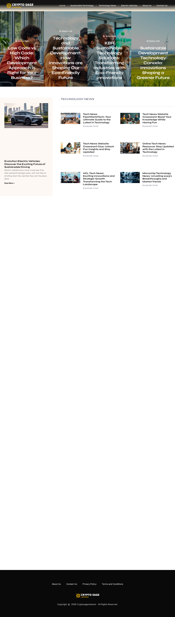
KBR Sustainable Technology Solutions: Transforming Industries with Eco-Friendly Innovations (109, 60)
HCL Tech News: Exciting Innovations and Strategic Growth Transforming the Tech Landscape (99, 179)
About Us (146, 5)
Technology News (107, 5)
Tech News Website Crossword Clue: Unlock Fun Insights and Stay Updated (98, 147)
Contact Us (161, 5)
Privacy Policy (89, 584)
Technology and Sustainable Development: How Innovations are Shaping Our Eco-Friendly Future (65, 58)
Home (62, 5)
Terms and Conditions (112, 584)
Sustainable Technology (82, 5)
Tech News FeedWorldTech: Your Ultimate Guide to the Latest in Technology (97, 118)
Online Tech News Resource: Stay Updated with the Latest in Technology (158, 147)
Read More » (9, 183)
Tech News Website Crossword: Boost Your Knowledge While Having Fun (156, 118)
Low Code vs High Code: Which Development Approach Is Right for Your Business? (22, 63)
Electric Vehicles (129, 5)
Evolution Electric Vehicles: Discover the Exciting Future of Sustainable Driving (24, 164)
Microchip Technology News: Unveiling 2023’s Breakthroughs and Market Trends (157, 177)
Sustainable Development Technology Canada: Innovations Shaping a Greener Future (153, 63)
